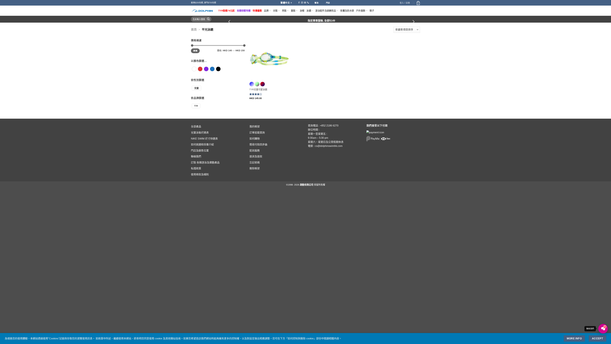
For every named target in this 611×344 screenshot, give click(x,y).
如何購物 (254, 138)
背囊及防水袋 (347, 10)
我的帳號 (254, 126)
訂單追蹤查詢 (257, 132)
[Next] (413, 22)
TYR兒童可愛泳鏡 (258, 89)
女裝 (275, 10)
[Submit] (208, 19)
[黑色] (218, 70)
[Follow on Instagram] (302, 3)
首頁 (194, 29)
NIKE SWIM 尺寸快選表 (204, 138)
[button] (418, 3)
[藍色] (212, 70)
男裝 (284, 10)
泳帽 (302, 10)
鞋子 (372, 10)
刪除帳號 (254, 168)
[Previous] (229, 22)
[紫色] (206, 70)
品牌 (266, 10)
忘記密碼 (254, 162)
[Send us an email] (305, 3)
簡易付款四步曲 (258, 144)
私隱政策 (196, 168)
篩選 (195, 51)
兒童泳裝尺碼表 (200, 132)
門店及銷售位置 (200, 150)
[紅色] (200, 70)
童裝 (293, 10)
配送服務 (254, 150)
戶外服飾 (360, 10)
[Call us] (308, 3)
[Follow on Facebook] (299, 3)
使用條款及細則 (200, 174)
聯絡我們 (196, 156)
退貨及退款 (255, 156)
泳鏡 (308, 10)
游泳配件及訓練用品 (325, 10)
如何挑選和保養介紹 (202, 144)
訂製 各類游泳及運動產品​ (205, 162)
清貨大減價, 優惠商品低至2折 (321, 20)
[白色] (194, 70)
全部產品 (196, 126)
